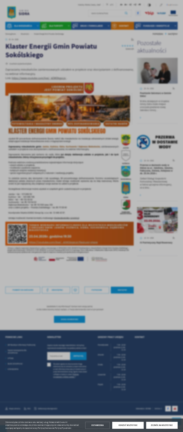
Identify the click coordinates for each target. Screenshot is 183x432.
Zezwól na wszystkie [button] (162, 425)
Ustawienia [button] (97, 425)
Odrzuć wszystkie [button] (128, 425)
